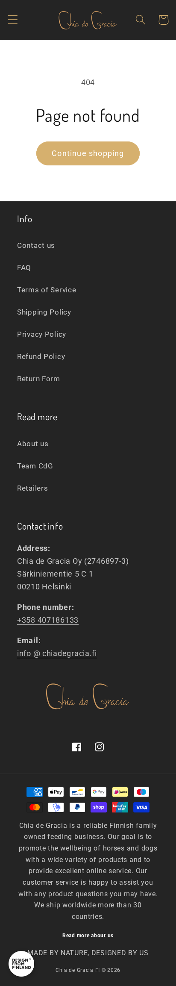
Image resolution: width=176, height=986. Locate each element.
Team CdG (35, 466)
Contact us (36, 245)
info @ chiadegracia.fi (57, 653)
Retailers (32, 488)
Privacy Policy (41, 334)
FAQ (24, 267)
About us (33, 443)
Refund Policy (41, 356)
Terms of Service (46, 289)
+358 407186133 (48, 619)
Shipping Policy (44, 312)
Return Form (38, 378)
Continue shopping (88, 153)
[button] (13, 20)
